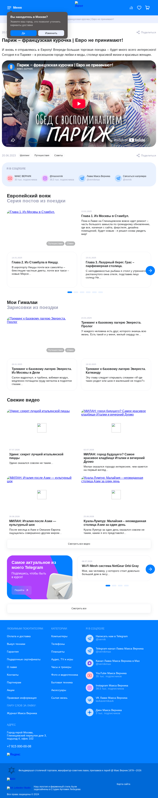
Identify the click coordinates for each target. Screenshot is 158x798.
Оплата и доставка (19, 636)
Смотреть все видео (79, 544)
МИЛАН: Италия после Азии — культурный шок (32, 522)
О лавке (12, 667)
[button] (150, 270)
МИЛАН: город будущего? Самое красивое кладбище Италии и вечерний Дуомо (114, 458)
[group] (42, 270)
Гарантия (13, 651)
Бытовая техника (62, 682)
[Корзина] (147, 7)
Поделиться (148, 32)
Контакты (12, 674)
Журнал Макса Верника (22, 713)
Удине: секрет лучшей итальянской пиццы (36, 456)
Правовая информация (22, 697)
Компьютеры (59, 636)
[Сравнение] (131, 7)
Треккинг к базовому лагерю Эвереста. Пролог (111, 324)
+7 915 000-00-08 (19, 746)
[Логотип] (79, 7)
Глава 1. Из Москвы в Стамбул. (105, 216)
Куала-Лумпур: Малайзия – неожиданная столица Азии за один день (115, 522)
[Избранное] (139, 7)
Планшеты (58, 651)
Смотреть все (79, 608)
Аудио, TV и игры (62, 659)
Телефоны (58, 643)
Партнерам (14, 682)
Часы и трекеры (61, 667)
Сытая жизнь (59, 697)
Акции (10, 690)
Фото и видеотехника (64, 674)
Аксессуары (58, 690)
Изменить (51, 33)
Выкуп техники (16, 643)
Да (23, 33)
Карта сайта (123, 784)
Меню (17, 7)
